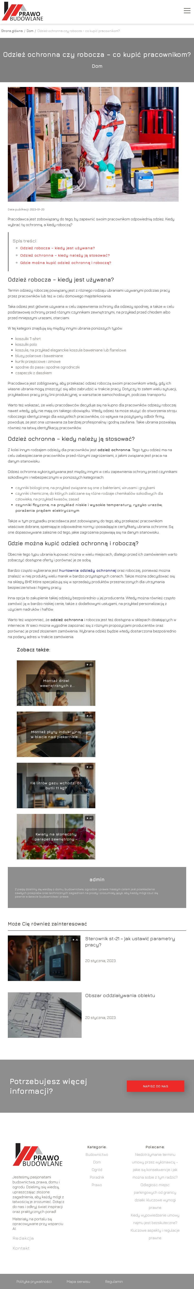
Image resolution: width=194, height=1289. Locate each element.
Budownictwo (97, 1154)
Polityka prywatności (34, 1281)
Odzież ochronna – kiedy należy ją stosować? (65, 255)
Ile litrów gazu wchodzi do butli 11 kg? (56, 785)
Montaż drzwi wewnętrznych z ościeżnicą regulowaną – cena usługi (56, 683)
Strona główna (12, 31)
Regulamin (114, 1281)
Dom (30, 31)
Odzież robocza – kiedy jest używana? (57, 248)
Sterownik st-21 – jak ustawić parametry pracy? (130, 941)
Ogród (97, 1169)
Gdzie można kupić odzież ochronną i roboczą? (65, 262)
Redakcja (23, 1238)
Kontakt (21, 1248)
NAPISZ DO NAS (155, 1086)
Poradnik (97, 1177)
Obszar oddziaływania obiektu (120, 995)
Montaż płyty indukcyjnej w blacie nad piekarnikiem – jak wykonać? (56, 734)
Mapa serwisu (78, 1281)
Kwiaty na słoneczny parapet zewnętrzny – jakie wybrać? (56, 837)
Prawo (97, 1185)
